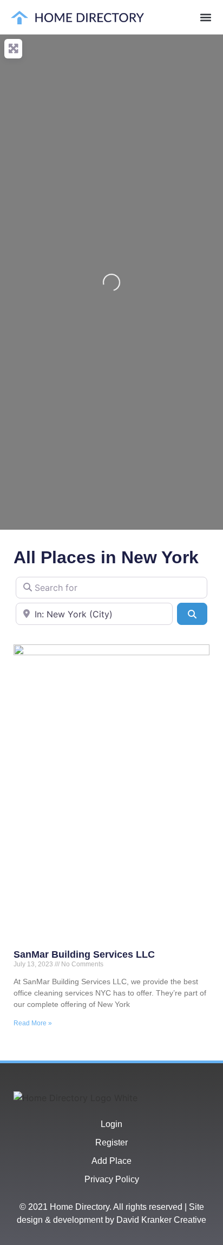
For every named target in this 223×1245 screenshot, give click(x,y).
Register (111, 1142)
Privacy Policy (111, 1179)
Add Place (111, 1160)
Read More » (33, 1023)
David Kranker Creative (161, 1219)
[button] (206, 17)
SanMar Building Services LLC (84, 954)
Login (111, 1124)
